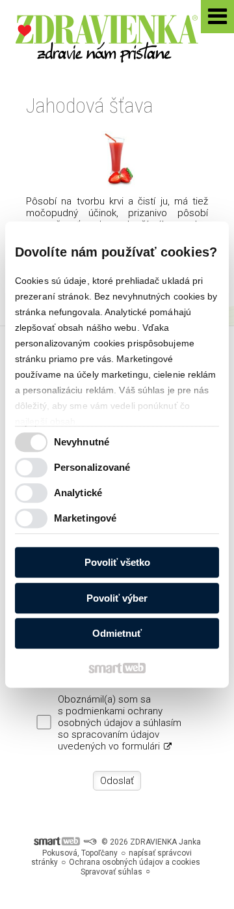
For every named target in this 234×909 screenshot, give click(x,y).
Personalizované (92, 467)
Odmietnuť (117, 633)
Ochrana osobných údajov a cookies (134, 862)
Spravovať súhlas (111, 871)
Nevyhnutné (81, 441)
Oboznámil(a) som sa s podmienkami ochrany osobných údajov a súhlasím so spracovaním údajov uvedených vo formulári (119, 722)
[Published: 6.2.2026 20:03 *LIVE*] (89, 841)
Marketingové (85, 518)
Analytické (78, 492)
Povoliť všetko (117, 562)
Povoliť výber (117, 598)
